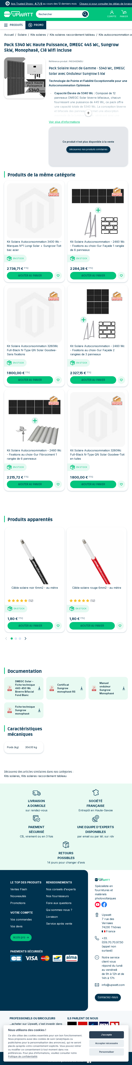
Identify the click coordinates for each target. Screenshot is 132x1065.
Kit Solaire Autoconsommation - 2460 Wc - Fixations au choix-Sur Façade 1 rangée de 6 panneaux (97, 246)
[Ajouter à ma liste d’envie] (58, 275)
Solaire (22, 34)
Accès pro (19, 937)
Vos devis (16, 926)
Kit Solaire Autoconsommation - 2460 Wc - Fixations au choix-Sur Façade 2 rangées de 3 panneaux (97, 350)
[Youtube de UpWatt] (97, 904)
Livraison (52, 916)
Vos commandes (21, 919)
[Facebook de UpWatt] (104, 904)
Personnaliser (106, 1051)
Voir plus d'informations (64, 122)
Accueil (9, 34)
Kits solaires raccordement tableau (72, 34)
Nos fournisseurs (57, 896)
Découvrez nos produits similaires (88, 149)
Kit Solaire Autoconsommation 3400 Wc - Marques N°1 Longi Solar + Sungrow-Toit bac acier (34, 246)
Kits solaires (38, 34)
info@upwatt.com (113, 985)
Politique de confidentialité (22, 1056)
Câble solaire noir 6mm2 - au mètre (35, 587)
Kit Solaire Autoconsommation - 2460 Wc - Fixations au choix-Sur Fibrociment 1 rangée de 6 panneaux (34, 454)
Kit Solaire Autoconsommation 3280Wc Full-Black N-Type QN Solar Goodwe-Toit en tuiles (97, 454)
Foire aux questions (59, 903)
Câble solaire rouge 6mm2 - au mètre (96, 587)
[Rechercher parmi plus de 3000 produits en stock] (85, 14)
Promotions (17, 903)
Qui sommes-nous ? (59, 910)
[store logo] (18, 14)
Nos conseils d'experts (61, 889)
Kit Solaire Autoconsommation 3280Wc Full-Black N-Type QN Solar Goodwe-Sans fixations (32, 350)
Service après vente (59, 923)
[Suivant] (25, 638)
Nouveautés (18, 896)
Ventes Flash (18, 889)
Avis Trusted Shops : (26, 3)
